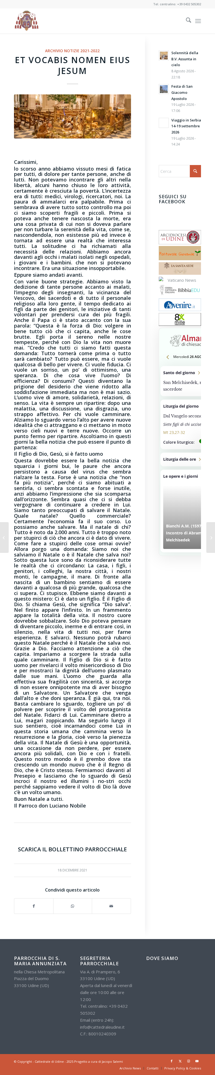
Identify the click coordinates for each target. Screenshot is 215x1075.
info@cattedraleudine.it (102, 1027)
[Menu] (198, 20)
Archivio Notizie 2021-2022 (72, 50)
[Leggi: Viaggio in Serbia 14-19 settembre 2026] (164, 123)
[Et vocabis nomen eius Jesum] (72, 116)
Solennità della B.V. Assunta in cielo (184, 58)
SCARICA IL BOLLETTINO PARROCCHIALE (72, 849)
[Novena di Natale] (4, 537)
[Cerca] (185, 21)
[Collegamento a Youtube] (197, 1061)
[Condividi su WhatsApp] (72, 906)
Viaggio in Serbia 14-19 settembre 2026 (186, 126)
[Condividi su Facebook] (33, 906)
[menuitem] (185, 21)
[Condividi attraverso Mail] (111, 906)
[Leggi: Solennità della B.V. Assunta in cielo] (164, 56)
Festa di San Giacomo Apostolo (182, 92)
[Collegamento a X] (180, 1061)
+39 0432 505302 (189, 4)
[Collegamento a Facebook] (171, 1061)
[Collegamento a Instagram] (188, 1061)
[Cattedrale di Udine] (26, 21)
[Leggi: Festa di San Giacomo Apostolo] (164, 89)
